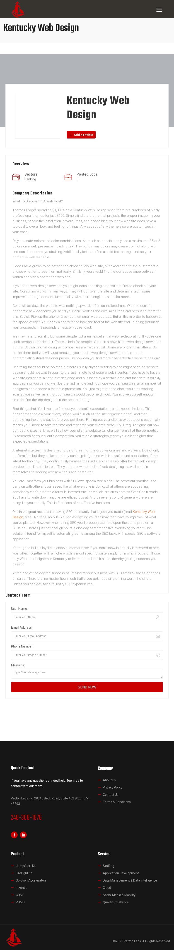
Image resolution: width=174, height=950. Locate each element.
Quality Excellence (116, 902)
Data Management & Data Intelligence (130, 880)
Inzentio (21, 888)
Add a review (83, 135)
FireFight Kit (24, 873)
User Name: (19, 608)
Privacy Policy (112, 787)
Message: (18, 665)
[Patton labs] (13, 937)
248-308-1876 (26, 818)
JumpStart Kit (26, 866)
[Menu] (159, 9)
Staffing (108, 866)
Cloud (107, 888)
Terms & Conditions (117, 802)
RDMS (20, 902)
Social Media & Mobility (119, 895)
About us (109, 780)
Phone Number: (22, 646)
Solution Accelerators (31, 880)
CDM (19, 895)
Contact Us (110, 794)
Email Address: (21, 627)
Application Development (121, 873)
